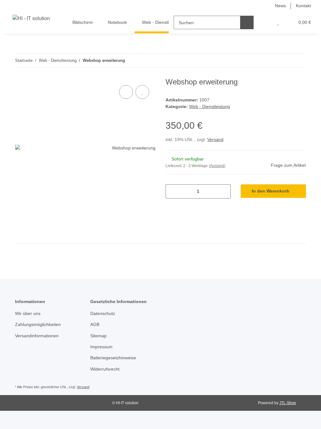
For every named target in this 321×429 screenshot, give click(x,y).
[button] (265, 22)
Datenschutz (102, 313)
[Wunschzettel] (278, 22)
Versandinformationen (37, 335)
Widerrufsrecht (104, 369)
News (280, 5)
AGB (94, 324)
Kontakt (303, 5)
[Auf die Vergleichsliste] (126, 92)
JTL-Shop (287, 403)
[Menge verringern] (172, 191)
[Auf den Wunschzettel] (142, 92)
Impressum (101, 346)
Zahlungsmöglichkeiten (38, 324)
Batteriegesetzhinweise (113, 357)
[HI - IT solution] (31, 18)
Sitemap (98, 335)
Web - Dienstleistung (209, 106)
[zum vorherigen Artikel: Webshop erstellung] (285, 60)
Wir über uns (27, 313)
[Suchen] (247, 22)
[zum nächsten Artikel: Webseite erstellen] (299, 60)
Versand (215, 139)
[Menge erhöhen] (223, 191)
